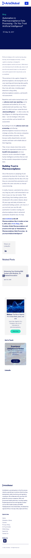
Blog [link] (4, 14)
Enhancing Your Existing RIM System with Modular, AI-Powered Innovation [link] (13, 273)
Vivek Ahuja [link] (15, 223)
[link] (11, 2)
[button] (3, 276)
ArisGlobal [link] (8, 219)
